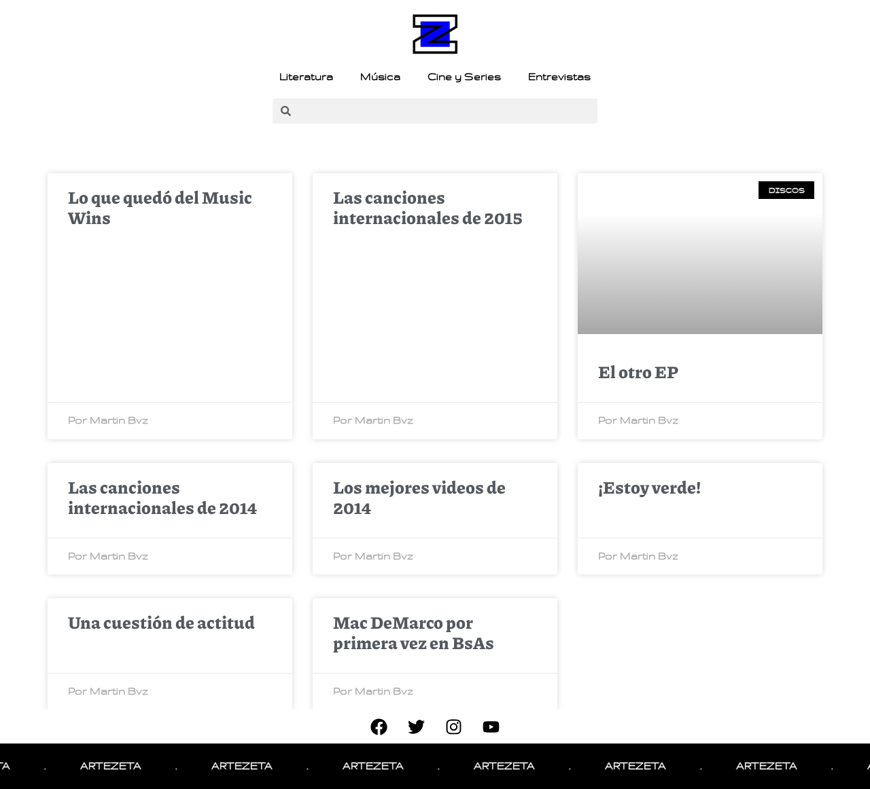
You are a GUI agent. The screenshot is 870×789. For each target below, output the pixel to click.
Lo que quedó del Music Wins (160, 207)
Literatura (306, 77)
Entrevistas (559, 77)
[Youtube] (491, 727)
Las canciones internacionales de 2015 (428, 207)
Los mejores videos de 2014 (419, 497)
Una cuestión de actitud (161, 622)
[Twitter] (417, 727)
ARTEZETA (103, 766)
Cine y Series (464, 77)
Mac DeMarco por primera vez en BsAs (413, 632)
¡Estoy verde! (649, 487)
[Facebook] (379, 727)
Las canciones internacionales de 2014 (162, 497)
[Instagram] (454, 727)
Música (380, 77)
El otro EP (638, 371)
